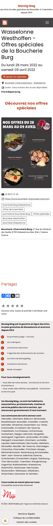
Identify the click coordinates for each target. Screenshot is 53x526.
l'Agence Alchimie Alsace (35, 504)
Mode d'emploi (14, 369)
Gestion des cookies (26, 522)
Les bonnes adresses (17, 347)
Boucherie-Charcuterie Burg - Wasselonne (25, 83)
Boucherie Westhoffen (14, 218)
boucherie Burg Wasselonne (16, 204)
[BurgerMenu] (47, 22)
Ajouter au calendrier (16, 76)
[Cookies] (5, 521)
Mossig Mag (26, 6)
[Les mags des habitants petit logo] (8, 494)
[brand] (5, 22)
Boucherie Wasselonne (14, 222)
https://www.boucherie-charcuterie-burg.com (27, 199)
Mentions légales (26, 513)
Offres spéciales (41, 213)
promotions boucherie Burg (16, 213)
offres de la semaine (13, 209)
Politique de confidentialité (26, 517)
